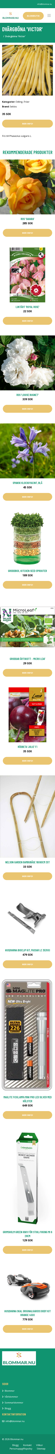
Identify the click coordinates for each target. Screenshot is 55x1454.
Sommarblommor (14, 1402)
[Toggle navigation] (49, 15)
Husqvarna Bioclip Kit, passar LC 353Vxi (27, 950)
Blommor (10, 1390)
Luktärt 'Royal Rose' (27, 307)
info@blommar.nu (44, 4)
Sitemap (41, 1448)
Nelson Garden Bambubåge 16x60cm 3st (27, 862)
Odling (19, 101)
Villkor (39, 1445)
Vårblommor (11, 1396)
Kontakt (27, 1445)
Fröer (26, 101)
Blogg (8, 1408)
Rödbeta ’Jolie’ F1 (27, 746)
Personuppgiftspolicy (21, 1448)
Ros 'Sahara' (27, 219)
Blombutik (33, 15)
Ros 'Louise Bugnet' (27, 395)
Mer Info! (27, 123)
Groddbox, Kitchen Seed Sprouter (27, 571)
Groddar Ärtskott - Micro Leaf (27, 658)
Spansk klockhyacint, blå (27, 483)
